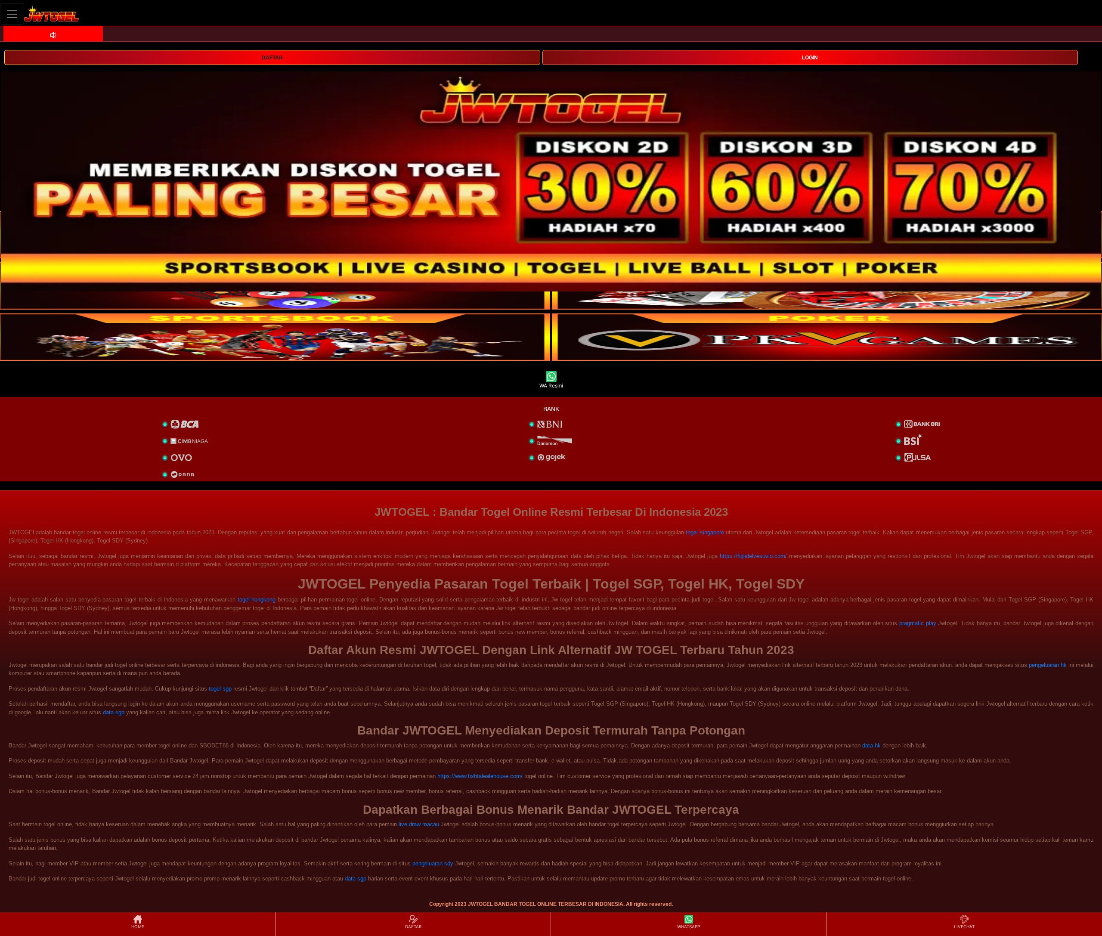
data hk (871, 745)
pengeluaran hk (1048, 665)
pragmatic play (917, 623)
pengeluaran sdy (432, 863)
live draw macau (419, 824)
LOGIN (810, 58)
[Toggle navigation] (12, 14)
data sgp (113, 712)
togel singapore (705, 532)
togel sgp (220, 688)
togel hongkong (257, 599)
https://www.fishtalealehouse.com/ (480, 776)
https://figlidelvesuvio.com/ (753, 556)
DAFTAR (272, 58)
